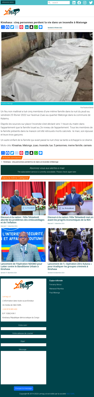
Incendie (43, 145)
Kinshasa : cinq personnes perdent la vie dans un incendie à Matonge (30, 162)
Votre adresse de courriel (22, 333)
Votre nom (22, 325)
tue (51, 145)
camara (88, 145)
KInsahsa (17, 145)
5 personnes (60, 145)
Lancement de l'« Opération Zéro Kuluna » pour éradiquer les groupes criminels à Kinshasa (70, 266)
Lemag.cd (6, 296)
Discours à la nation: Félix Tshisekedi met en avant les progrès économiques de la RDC (70, 218)
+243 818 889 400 (9, 309)
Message (22, 349)
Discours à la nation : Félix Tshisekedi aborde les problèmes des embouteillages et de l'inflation (22, 220)
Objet (23, 341)
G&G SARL (70, 394)
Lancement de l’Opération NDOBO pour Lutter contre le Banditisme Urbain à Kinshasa (21, 266)
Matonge (27, 145)
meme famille (75, 145)
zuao (35, 145)
